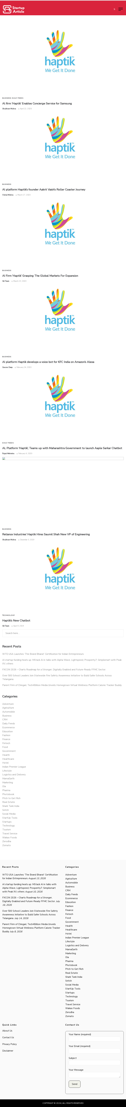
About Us (7, 1030)
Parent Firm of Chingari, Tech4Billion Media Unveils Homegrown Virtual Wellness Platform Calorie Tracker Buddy (62, 685)
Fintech (6, 743)
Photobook (8, 794)
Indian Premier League (14, 766)
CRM (4, 719)
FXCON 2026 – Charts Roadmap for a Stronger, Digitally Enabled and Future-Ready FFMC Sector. (54, 669)
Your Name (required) (80, 1034)
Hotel (5, 762)
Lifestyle (7, 770)
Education (7, 731)
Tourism (6, 829)
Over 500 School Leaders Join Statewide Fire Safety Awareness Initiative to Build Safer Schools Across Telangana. (30, 914)
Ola (4, 786)
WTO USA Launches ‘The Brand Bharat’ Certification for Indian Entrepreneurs (43, 654)
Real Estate (8, 802)
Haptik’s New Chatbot (16, 620)
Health (6, 755)
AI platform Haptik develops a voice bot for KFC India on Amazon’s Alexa (48, 362)
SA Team (5, 281)
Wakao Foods (9, 837)
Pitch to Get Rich (11, 798)
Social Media (9, 813)
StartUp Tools (9, 817)
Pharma (6, 790)
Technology (8, 615)
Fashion (6, 735)
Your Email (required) (80, 1046)
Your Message (76, 1069)
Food (5, 747)
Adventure (8, 703)
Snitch (5, 810)
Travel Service (9, 833)
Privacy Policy (9, 1044)
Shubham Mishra (9, 109)
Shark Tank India (10, 806)
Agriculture (8, 707)
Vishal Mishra (7, 195)
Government (9, 751)
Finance (6, 739)
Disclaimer (7, 1050)
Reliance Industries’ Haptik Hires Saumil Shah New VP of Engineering (46, 534)
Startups (7, 821)
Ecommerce (8, 727)
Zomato (6, 845)
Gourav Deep (7, 367)
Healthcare (8, 759)
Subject (73, 1058)
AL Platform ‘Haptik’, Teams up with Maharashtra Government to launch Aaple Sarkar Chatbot (62, 448)
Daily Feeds (17, 98)
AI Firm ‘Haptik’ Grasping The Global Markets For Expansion (40, 276)
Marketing (7, 782)
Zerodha (6, 841)
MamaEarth (8, 778)
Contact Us (8, 1037)
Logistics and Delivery (14, 774)
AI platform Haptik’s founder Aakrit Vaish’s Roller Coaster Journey (43, 189)
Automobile (8, 711)
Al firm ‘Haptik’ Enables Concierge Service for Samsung (37, 103)
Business (6, 98)
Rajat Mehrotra (8, 453)
